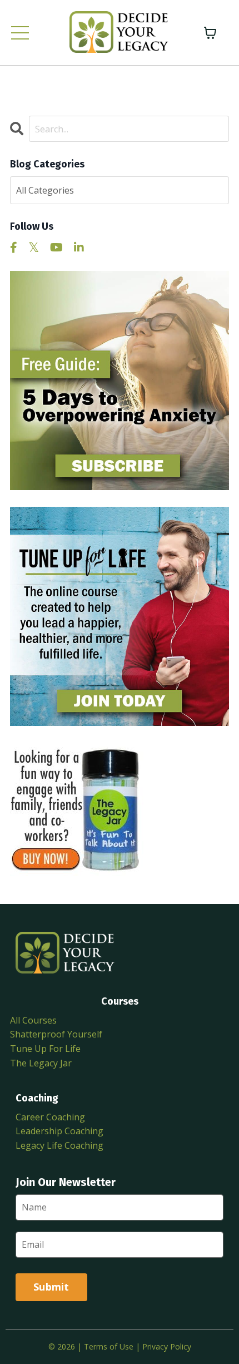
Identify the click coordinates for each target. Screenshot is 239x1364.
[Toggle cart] (210, 33)
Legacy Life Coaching (59, 1145)
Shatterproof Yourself (56, 1034)
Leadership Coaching (59, 1131)
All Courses (33, 1020)
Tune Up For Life (45, 1048)
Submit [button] (51, 1286)
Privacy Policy (166, 1346)
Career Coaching (50, 1117)
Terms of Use (108, 1346)
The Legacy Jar (41, 1063)
